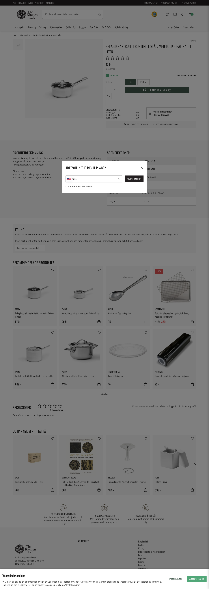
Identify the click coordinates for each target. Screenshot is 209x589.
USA (74, 178)
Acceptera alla (196, 578)
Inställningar (175, 578)
